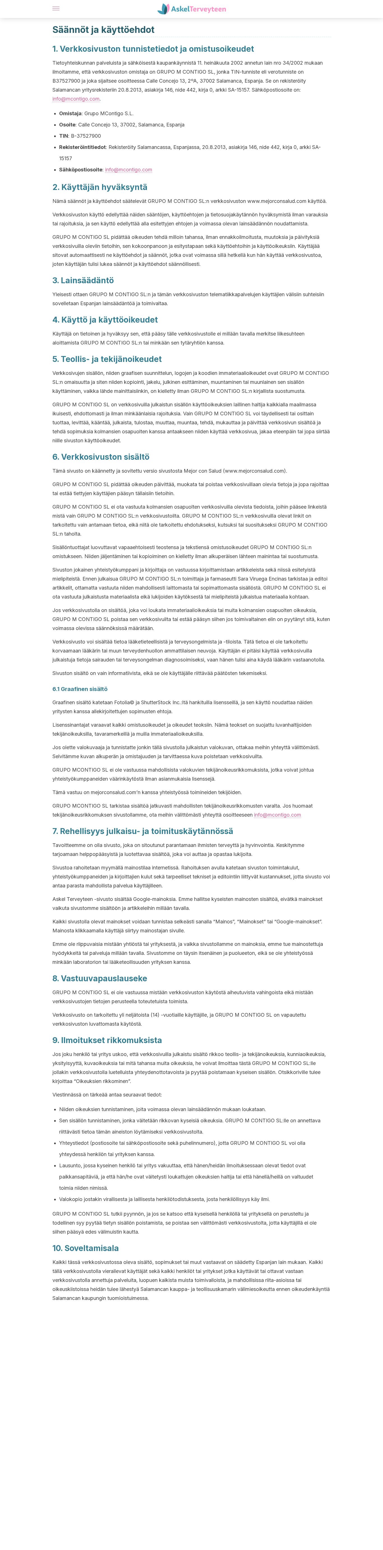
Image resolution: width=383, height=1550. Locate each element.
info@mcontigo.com (76, 99)
